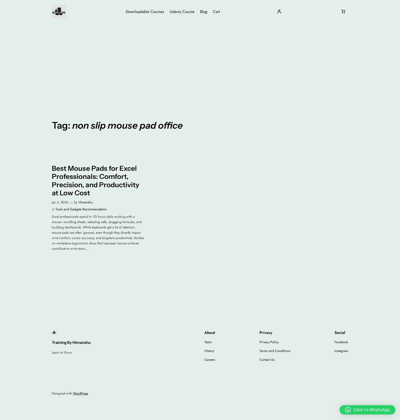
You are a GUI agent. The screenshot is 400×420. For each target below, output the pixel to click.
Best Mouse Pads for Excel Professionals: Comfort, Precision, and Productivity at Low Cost (95, 180)
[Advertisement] (200, 60)
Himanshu (85, 202)
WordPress (80, 393)
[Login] (279, 11)
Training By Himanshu (71, 342)
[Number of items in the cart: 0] (343, 11)
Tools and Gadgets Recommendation (81, 209)
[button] (367, 409)
